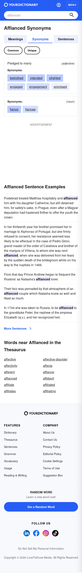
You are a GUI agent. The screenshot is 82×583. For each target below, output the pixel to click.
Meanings (15, 39)
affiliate (9, 384)
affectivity (10, 365)
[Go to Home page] (21, 4)
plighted (55, 78)
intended (36, 78)
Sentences (66, 39)
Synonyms (40, 39)
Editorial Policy (52, 454)
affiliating (49, 391)
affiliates (10, 391)
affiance (48, 372)
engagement (38, 86)
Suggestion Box (53, 475)
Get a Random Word (41, 507)
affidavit (48, 378)
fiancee (30, 109)
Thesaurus (11, 440)
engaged (16, 86)
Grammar (10, 454)
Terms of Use (51, 468)
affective (10, 359)
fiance (14, 109)
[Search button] (72, 15)
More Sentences (15, 328)
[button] (58, 5)
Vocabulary (11, 461)
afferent (9, 372)
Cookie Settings (53, 461)
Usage (8, 468)
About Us (49, 432)
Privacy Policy (51, 447)
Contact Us (50, 440)
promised (60, 86)
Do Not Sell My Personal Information (41, 548)
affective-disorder (55, 359)
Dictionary (10, 432)
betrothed (16, 78)
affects (47, 365)
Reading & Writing (15, 475)
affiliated (49, 384)
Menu (72, 5)
